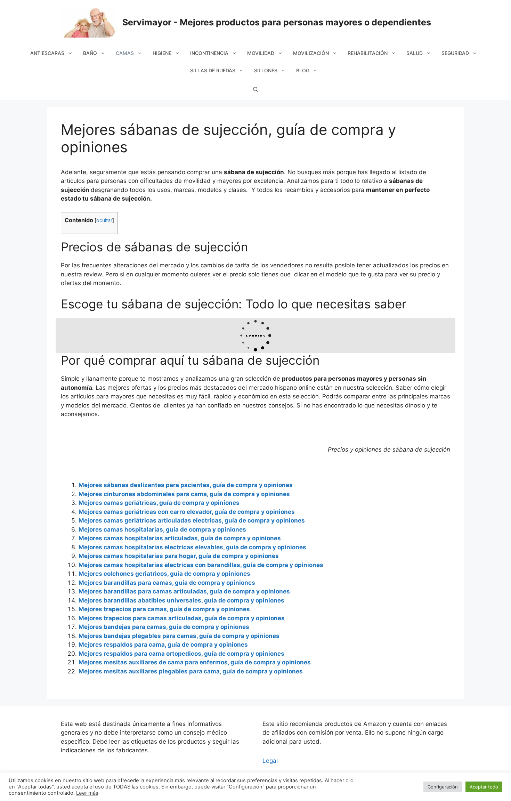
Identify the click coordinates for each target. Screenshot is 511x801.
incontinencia (209, 53)
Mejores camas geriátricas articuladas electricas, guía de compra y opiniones (192, 520)
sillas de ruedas (212, 70)
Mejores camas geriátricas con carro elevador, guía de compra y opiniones (187, 511)
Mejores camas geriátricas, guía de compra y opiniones (159, 502)
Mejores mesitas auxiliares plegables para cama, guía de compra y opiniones (191, 671)
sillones (265, 70)
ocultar (104, 220)
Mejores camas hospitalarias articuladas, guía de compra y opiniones (180, 538)
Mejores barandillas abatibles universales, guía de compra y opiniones (181, 600)
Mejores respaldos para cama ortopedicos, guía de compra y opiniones (181, 653)
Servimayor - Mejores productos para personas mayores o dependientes (276, 22)
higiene (162, 53)
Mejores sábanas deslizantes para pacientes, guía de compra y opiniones (186, 485)
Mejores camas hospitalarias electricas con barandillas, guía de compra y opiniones (201, 564)
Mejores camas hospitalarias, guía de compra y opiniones (162, 529)
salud (414, 53)
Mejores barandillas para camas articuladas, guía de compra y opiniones (184, 591)
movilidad (260, 53)
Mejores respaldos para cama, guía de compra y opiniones (163, 644)
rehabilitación (368, 53)
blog (302, 70)
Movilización (311, 53)
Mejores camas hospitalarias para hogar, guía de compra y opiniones (179, 555)
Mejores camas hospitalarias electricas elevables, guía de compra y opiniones (192, 547)
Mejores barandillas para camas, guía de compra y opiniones (167, 582)
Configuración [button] (443, 787)
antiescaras (47, 53)
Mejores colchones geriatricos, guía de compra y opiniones (164, 573)
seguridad (455, 53)
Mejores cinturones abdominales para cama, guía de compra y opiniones (184, 494)
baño (90, 53)
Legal (270, 760)
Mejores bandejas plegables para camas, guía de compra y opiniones (179, 635)
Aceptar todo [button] (484, 787)
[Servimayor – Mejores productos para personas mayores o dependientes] (88, 21)
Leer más (87, 793)
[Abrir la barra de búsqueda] (255, 89)
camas (125, 53)
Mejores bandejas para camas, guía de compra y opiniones (164, 626)
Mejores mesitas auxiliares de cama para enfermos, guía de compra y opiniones (195, 662)
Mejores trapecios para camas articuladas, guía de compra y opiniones (182, 618)
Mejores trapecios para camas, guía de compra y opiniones (164, 609)
